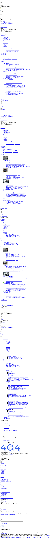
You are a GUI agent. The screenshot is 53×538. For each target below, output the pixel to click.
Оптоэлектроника (4, 480)
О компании (6, 37)
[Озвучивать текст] (1, 17)
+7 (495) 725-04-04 (6, 22)
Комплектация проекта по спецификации (15, 87)
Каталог (2, 477)
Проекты (5, 47)
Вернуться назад (4, 454)
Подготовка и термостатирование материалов (16, 96)
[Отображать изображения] (1, 13)
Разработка (3, 53)
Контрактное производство (12, 70)
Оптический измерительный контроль (14, 93)
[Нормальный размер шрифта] (1, 3)
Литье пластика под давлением (12, 64)
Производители (6, 39)
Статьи (4, 45)
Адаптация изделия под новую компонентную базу (17, 80)
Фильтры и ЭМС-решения (11, 75)
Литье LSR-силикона (10, 65)
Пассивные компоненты (6, 481)
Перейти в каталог (5, 533)
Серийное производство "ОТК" (13, 51)
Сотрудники (6, 40)
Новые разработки (10, 48)
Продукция (3, 54)
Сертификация (6, 92)
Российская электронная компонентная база (15, 85)
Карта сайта (3, 495)
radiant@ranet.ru (4, 27)
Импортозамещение (7, 78)
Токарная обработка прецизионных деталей (15, 66)
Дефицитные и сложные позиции (13, 91)
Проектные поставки (8, 84)
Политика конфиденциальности (8, 514)
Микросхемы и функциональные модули (15, 76)
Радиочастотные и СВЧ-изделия (13, 73)
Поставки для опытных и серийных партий (15, 90)
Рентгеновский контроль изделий (13, 95)
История (5, 38)
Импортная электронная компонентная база (15, 86)
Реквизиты (5, 43)
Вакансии (5, 41)
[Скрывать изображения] (1, 14)
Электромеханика (4, 479)
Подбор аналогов (9, 79)
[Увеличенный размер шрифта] (2, 5)
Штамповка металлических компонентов (15, 68)
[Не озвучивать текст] (1, 18)
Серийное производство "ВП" (12, 50)
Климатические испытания (12, 94)
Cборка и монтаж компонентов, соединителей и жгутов (18, 69)
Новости (5, 46)
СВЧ (2, 485)
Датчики (2, 484)
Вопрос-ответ (4, 494)
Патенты (5, 44)
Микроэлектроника (5, 482)
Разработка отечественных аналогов (14, 83)
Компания (3, 35)
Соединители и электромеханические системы (16, 72)
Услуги (2, 61)
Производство (6, 63)
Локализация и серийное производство (14, 81)
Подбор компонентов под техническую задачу (16, 88)
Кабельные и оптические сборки (13, 77)
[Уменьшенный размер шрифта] (1, 2)
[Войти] (1, 103)
